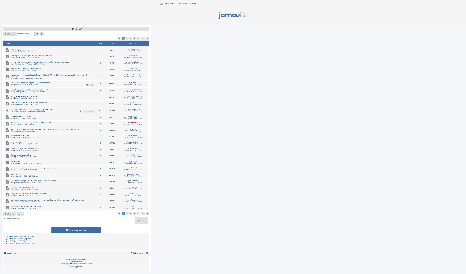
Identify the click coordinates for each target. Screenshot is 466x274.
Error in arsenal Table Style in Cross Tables (26, 68)
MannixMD (82, 259)
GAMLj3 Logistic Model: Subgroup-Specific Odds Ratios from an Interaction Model (40, 62)
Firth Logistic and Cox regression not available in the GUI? (31, 56)
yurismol (133, 136)
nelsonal (16, 51)
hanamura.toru (18, 57)
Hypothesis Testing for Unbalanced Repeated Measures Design (33, 181)
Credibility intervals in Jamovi (21, 116)
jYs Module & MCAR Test (20, 136)
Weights (14, 174)
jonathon (133, 123)
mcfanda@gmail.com (133, 96)
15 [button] (143, 38)
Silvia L (15, 170)
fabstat (15, 98)
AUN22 (15, 208)
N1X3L (133, 161)
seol (133, 103)
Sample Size (15, 49)
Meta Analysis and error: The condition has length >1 (29, 90)
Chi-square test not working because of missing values (30, 83)
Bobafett (133, 49)
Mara (17, 85)
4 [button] (134, 38)
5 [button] (137, 38)
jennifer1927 (17, 163)
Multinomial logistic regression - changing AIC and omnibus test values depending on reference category (48, 200)
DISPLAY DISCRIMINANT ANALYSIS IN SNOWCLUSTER (30, 103)
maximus (18, 183)
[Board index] (233, 16)
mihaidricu (16, 202)
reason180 (133, 181)
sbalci (133, 55)
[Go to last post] (137, 49)
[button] (119, 38)
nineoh (17, 189)
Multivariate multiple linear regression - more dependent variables (34, 168)
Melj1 (15, 157)
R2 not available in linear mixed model (24, 96)
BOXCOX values (16, 142)
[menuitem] (137, 253)
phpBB (69, 263)
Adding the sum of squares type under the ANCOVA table (31, 123)
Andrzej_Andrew (20, 92)
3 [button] (130, 38)
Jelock (15, 70)
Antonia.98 (16, 137)
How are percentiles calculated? (22, 187)
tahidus (15, 176)
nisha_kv (16, 104)
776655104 (133, 174)
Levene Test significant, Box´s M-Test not (25, 149)
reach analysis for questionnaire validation (26, 206)
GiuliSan (15, 118)
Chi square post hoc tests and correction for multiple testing (32, 109)
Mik (14, 124)
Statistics (76, 28)
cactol (17, 195)
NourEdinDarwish (19, 78)
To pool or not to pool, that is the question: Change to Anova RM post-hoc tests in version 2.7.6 (45, 129)
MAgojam (133, 200)
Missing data (15, 161)
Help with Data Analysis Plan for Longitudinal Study (29, 194)
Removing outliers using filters (21, 155)
